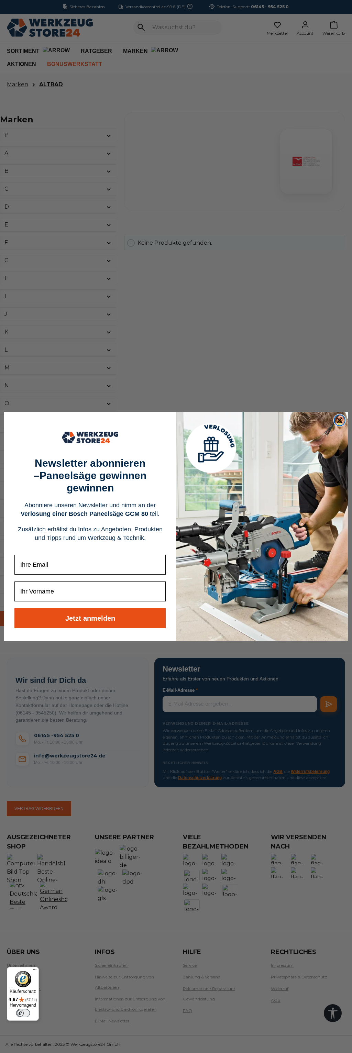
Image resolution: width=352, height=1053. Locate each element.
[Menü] (35, 971)
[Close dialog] (339, 420)
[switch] (23, 1013)
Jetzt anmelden (90, 618)
